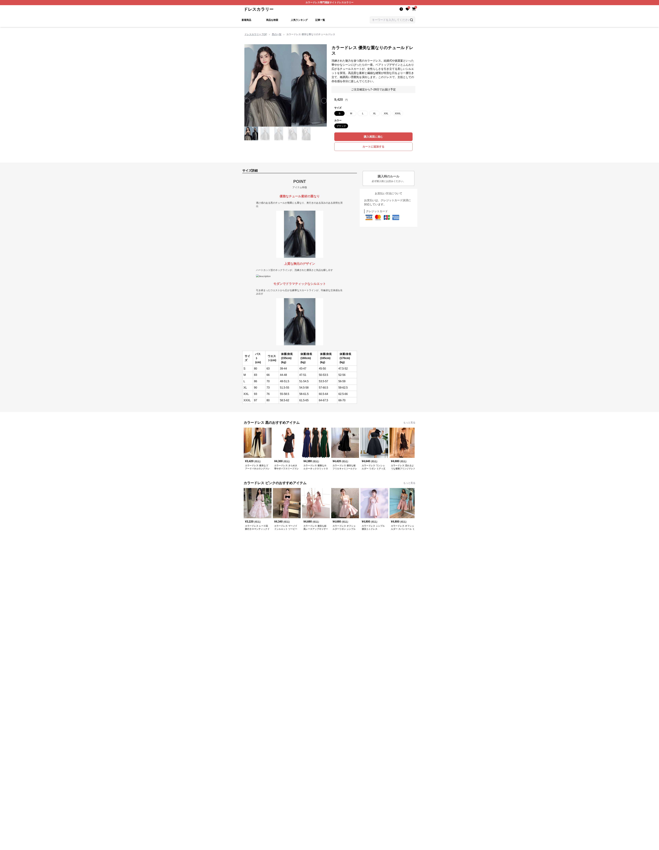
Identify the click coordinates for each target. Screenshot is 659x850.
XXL (386, 113)
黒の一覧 (276, 34)
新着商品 (246, 20)
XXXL (398, 113)
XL (374, 113)
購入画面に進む (373, 136)
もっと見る (409, 422)
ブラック (341, 126)
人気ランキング (299, 20)
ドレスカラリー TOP (255, 34)
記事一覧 (320, 20)
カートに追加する (373, 146)
